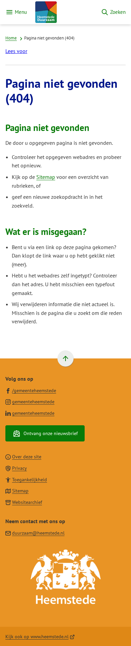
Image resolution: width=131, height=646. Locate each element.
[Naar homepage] (63, 12)
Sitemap (45, 176)
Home (11, 38)
